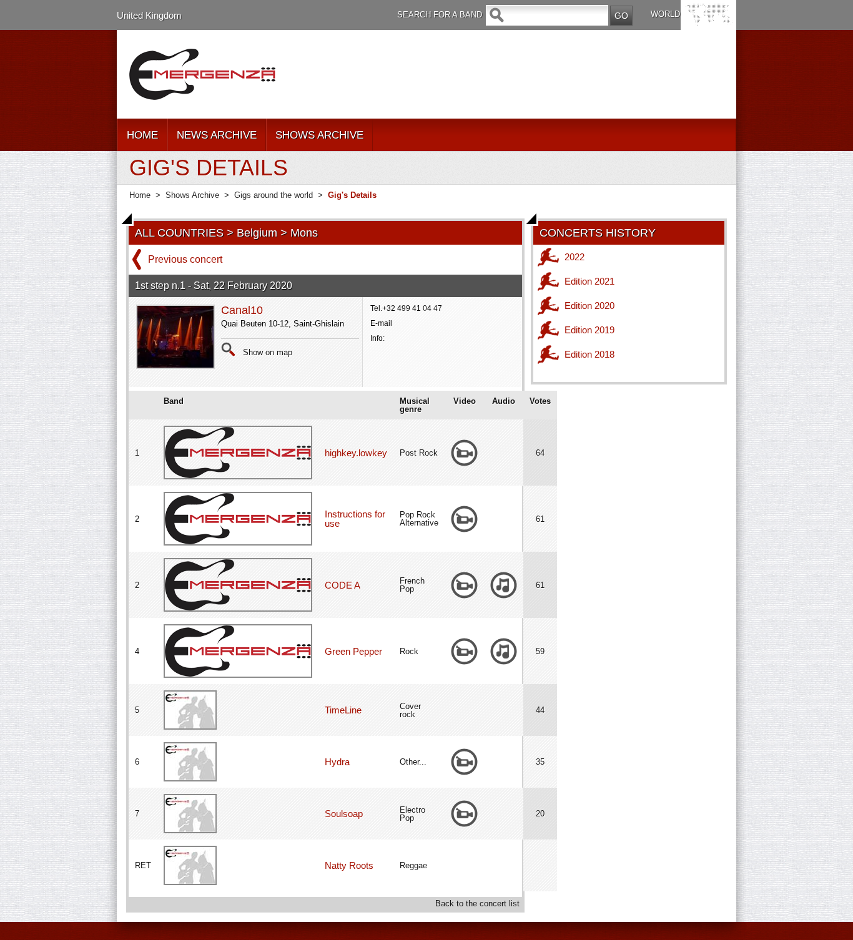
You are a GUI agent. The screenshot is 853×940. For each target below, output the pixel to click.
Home (139, 195)
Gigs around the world (273, 195)
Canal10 (242, 310)
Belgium (257, 233)
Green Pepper (353, 651)
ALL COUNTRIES (179, 233)
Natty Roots (349, 865)
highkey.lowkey (356, 453)
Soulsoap (344, 813)
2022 (574, 257)
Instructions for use (355, 519)
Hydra (337, 761)
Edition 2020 (589, 305)
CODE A (342, 585)
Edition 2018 (589, 354)
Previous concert (185, 259)
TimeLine (343, 710)
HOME (142, 135)
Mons (304, 233)
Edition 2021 (589, 281)
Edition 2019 (589, 330)
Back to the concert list (477, 903)
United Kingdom (149, 15)
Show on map (267, 352)
